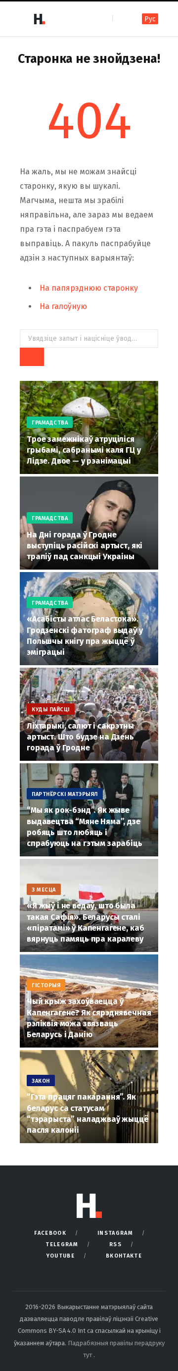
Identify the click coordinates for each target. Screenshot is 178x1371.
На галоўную (63, 306)
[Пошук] (121, 18)
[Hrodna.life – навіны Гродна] (39, 18)
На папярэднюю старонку (89, 288)
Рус (150, 19)
